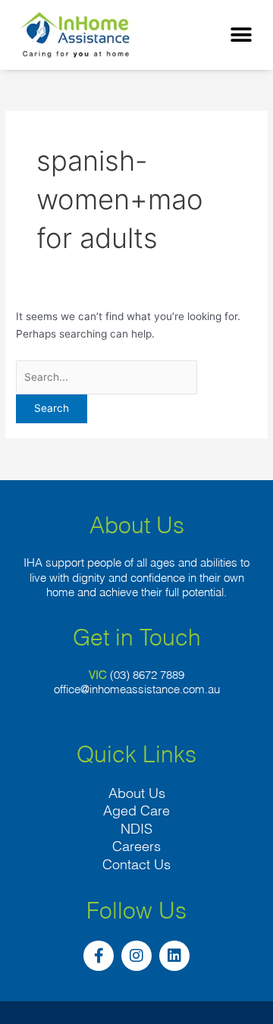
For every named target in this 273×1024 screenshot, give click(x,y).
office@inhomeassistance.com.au (137, 689)
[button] (241, 34)
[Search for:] (106, 377)
